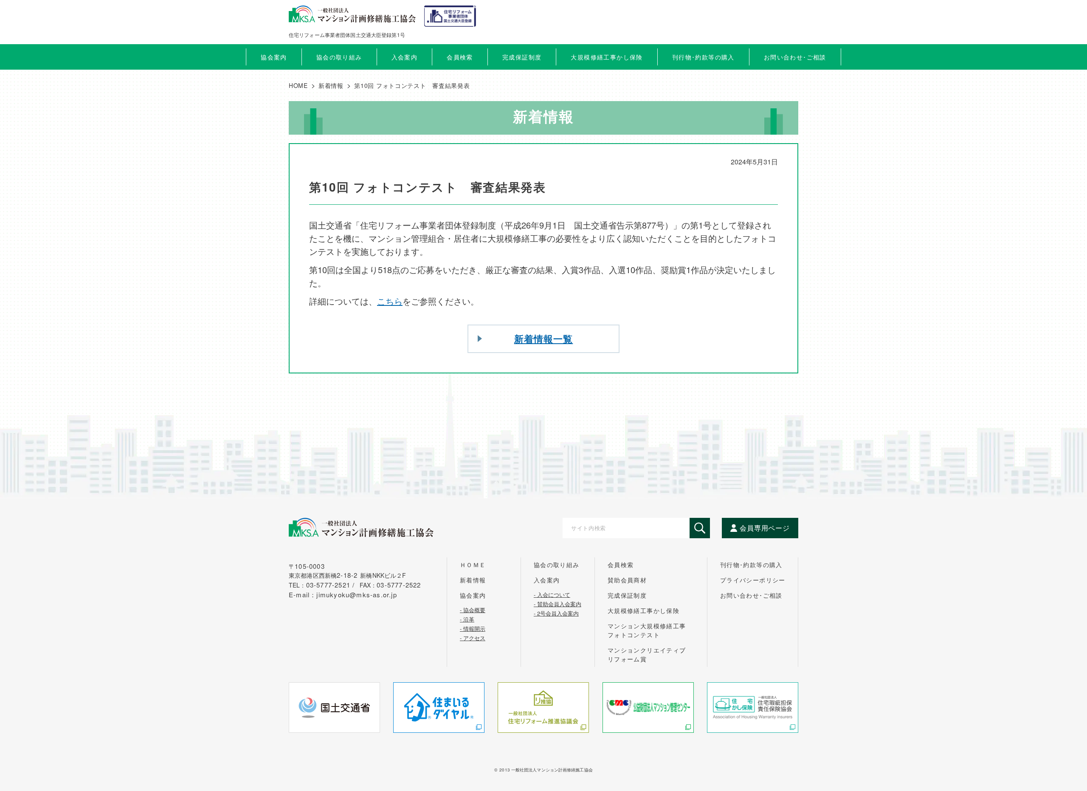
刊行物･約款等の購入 (751, 564)
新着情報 (473, 580)
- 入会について (552, 593)
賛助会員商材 (627, 580)
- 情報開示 (472, 627)
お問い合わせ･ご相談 (751, 595)
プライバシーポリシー (753, 580)
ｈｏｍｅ (473, 564)
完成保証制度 (627, 595)
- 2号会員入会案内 (556, 612)
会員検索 (460, 57)
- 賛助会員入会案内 (557, 603)
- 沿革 (467, 618)
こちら (390, 301)
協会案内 (473, 595)
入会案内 (547, 580)
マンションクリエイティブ (647, 654)
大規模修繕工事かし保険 (643, 610)
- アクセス (472, 637)
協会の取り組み (557, 564)
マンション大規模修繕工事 (647, 630)
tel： (323, 585)
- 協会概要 (472, 609)
